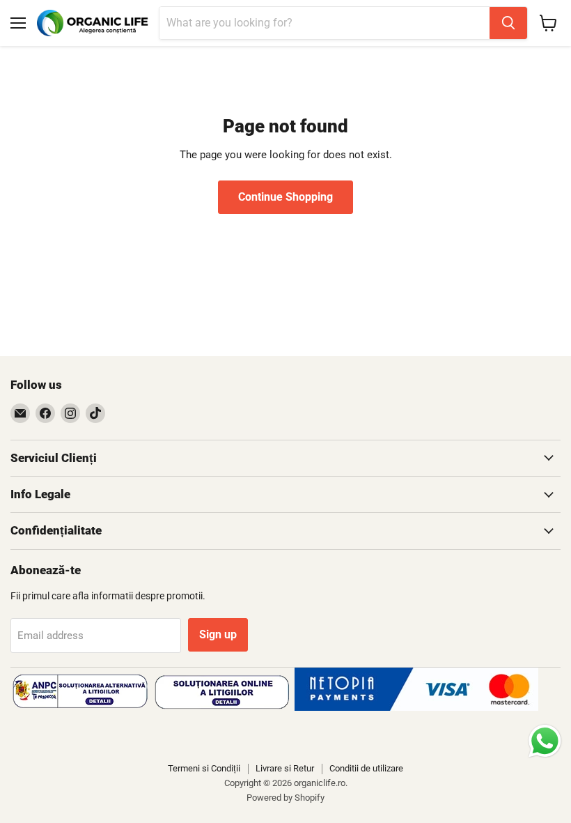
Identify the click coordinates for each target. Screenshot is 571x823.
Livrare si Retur (285, 768)
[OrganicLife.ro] (416, 707)
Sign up (218, 634)
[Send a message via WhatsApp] (545, 741)
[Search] (508, 23)
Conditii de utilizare (366, 768)
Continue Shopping (285, 196)
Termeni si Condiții (204, 768)
